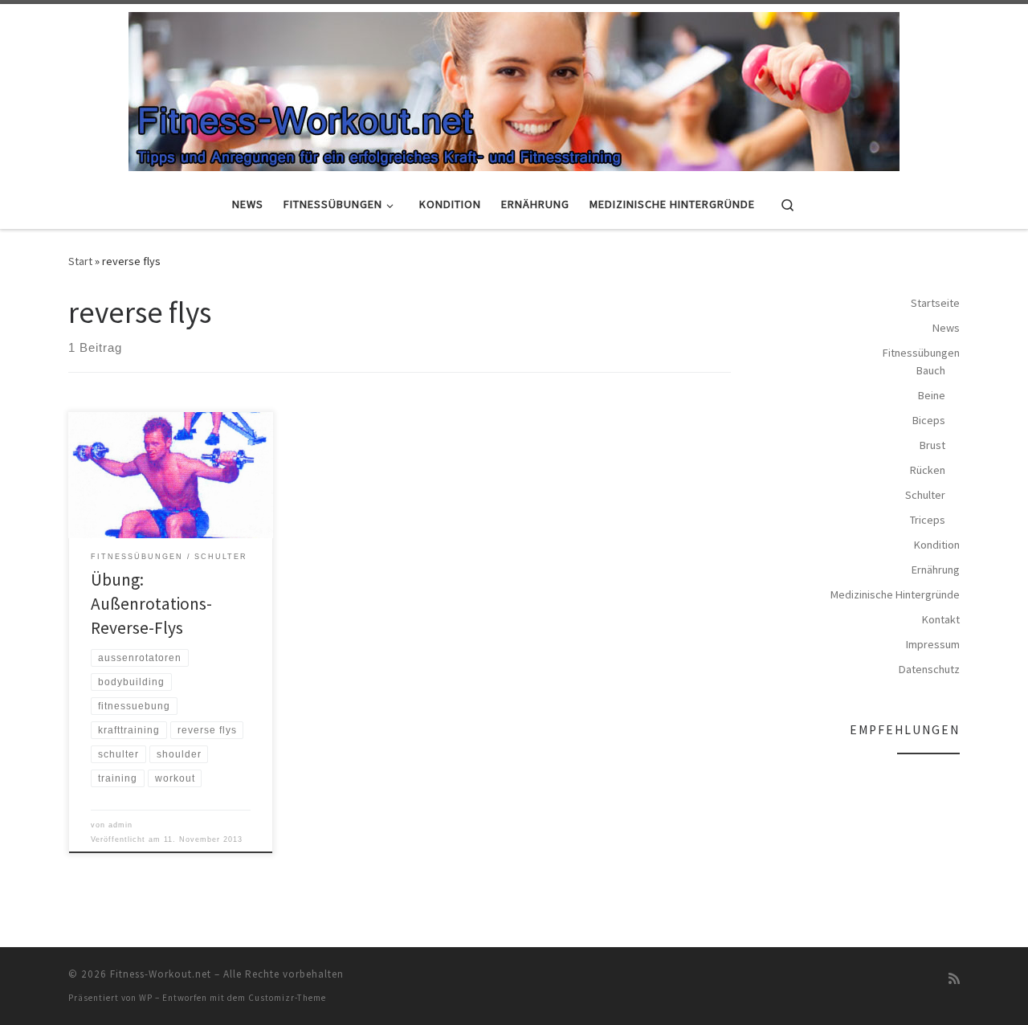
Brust (932, 445)
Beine (931, 395)
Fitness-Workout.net (160, 974)
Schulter (925, 495)
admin (120, 825)
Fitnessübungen (921, 352)
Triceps (927, 519)
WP (146, 997)
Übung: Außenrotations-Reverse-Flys (151, 604)
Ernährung (936, 569)
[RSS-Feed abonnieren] (954, 979)
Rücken (927, 470)
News (946, 328)
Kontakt (941, 619)
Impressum (933, 644)
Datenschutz (929, 669)
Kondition (937, 544)
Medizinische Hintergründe (895, 594)
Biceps (928, 420)
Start (80, 261)
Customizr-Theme (287, 997)
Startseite (935, 303)
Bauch (930, 370)
